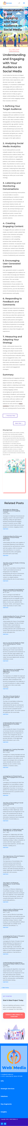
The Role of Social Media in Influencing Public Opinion (11, 696)
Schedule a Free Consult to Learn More (14, 1015)
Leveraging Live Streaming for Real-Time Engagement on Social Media (13, 777)
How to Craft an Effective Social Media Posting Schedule (13, 910)
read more (5, 529)
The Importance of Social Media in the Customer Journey (13, 856)
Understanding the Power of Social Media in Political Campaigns (14, 617)
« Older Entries (5, 987)
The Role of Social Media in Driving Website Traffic (14, 563)
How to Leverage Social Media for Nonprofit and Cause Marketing (13, 590)
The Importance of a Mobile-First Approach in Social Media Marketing (13, 671)
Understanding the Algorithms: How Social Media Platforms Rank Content (13, 964)
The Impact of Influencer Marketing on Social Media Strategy (11, 884)
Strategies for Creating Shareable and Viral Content (13, 750)
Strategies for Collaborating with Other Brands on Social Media (13, 830)
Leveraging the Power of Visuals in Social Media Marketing (14, 936)
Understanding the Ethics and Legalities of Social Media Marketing (12, 538)
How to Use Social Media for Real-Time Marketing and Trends (13, 643)
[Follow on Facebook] (2, 1124)
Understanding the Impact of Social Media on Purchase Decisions (12, 724)
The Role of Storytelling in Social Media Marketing (13, 803)
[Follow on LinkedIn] (5, 1124)
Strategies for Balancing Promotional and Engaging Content (11, 511)
